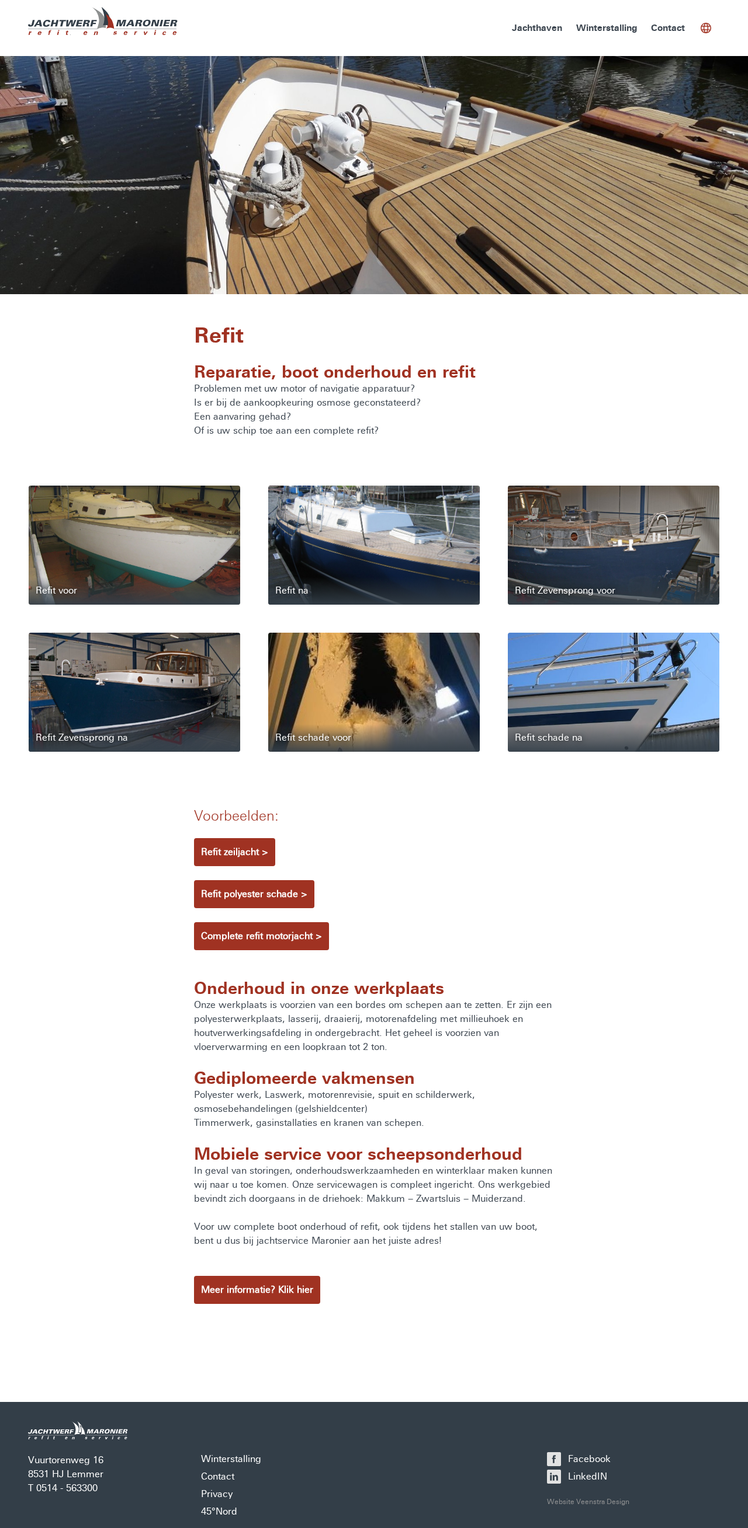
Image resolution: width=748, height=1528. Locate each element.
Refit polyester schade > (254, 893)
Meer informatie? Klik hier (257, 1289)
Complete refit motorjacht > (261, 935)
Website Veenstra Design (588, 1502)
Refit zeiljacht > (234, 851)
